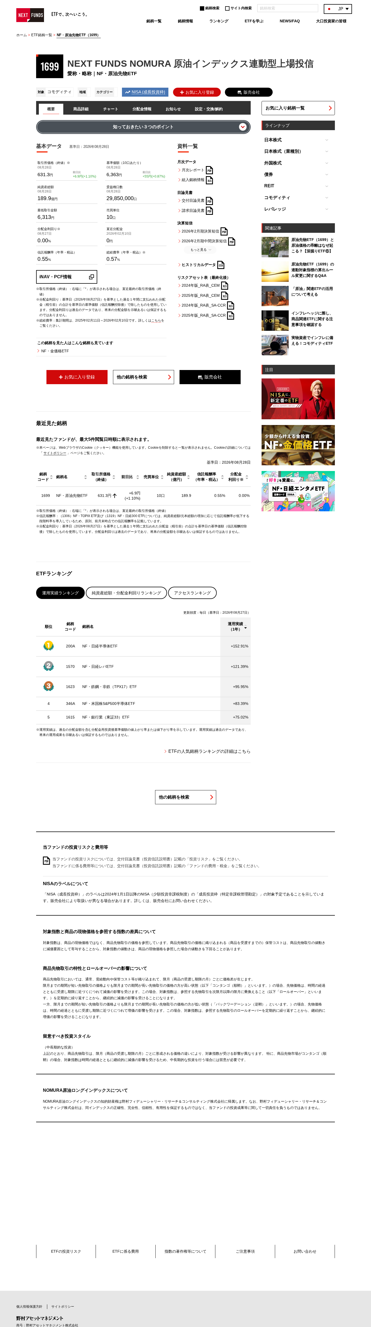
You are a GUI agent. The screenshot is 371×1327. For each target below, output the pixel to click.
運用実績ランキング (60, 593)
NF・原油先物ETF (72, 495)
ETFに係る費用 (125, 1251)
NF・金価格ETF (55, 351)
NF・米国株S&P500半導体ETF (108, 703)
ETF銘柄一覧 (41, 35)
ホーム (21, 35)
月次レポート (193, 170)
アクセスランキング (192, 593)
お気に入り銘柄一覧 (285, 108)
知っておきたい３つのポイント (143, 126)
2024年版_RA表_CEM (201, 285)
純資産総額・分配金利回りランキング (126, 593)
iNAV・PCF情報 (55, 276)
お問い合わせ (305, 1251)
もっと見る (198, 250)
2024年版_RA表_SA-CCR (204, 305)
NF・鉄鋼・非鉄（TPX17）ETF (109, 686)
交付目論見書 (193, 200)
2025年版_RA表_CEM (201, 295)
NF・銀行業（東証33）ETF (106, 717)
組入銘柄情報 (193, 180)
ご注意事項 (245, 1251)
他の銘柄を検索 (132, 377)
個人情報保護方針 (29, 1306)
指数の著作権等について (185, 1251)
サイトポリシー (54, 453)
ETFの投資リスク (66, 1251)
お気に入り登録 (200, 92)
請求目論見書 (193, 210)
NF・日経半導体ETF (100, 646)
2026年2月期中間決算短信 (204, 241)
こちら (156, 320)
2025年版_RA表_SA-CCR (204, 315)
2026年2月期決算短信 (200, 231)
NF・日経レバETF (98, 666)
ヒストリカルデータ (199, 264)
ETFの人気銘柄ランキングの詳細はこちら (209, 751)
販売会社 (252, 92)
